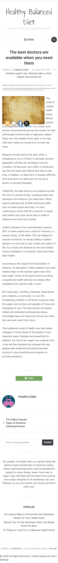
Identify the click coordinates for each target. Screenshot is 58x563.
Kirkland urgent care (16, 73)
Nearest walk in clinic (40, 73)
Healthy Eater (21, 69)
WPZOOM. (53, 549)
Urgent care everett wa (29, 76)
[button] (29, 39)
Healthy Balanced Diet (29, 17)
